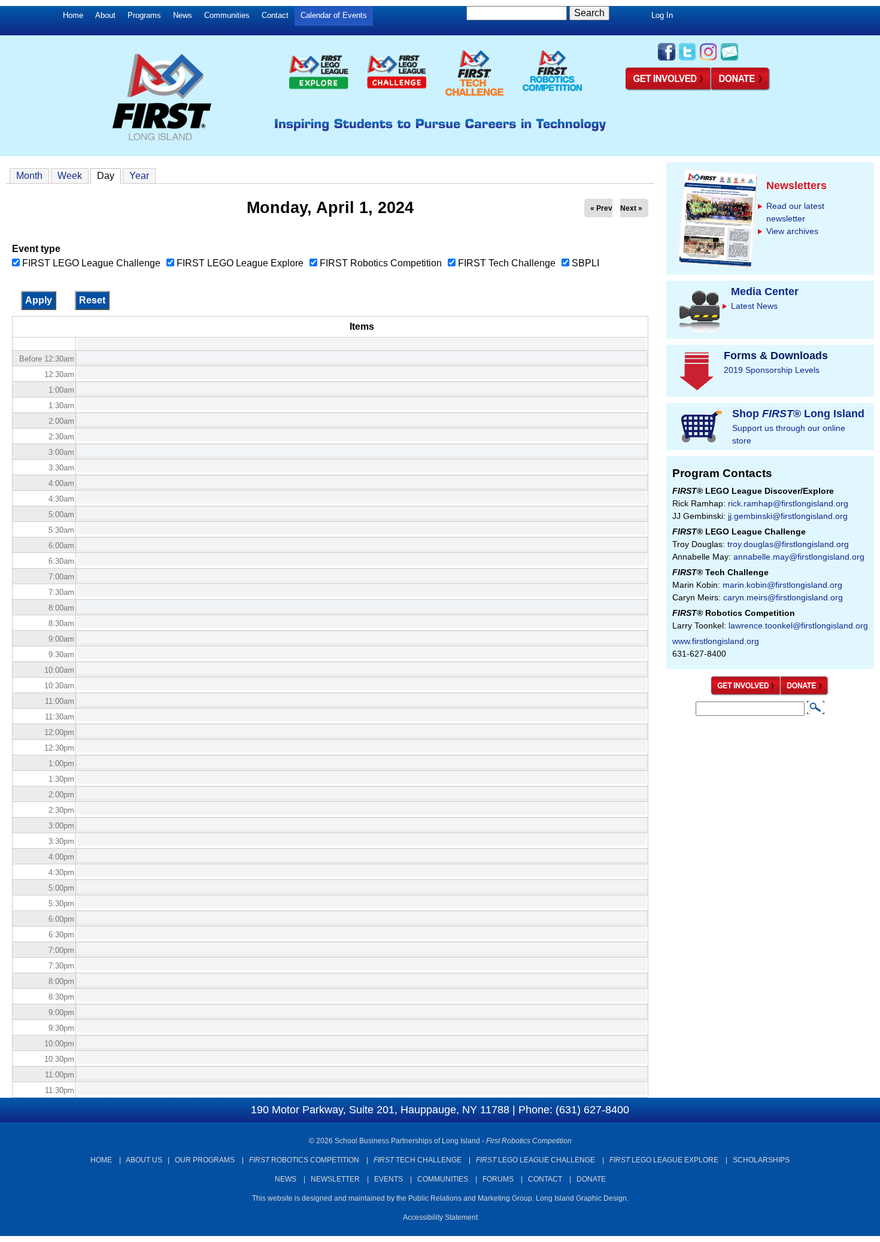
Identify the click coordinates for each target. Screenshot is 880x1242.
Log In (662, 15)
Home (73, 15)
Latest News (754, 306)
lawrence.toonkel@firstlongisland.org (798, 625)
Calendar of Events (334, 15)
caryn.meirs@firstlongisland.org (783, 597)
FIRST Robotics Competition (381, 263)
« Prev (601, 208)
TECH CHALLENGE (418, 1160)
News (182, 15)
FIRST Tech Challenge (507, 263)
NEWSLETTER (335, 1179)
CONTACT (545, 1179)
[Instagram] (708, 59)
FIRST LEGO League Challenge (91, 263)
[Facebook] (666, 59)
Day (109, 176)
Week (69, 176)
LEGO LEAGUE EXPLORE (663, 1160)
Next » (631, 208)
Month (29, 176)
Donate (591, 1179)
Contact (275, 15)
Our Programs (205, 1160)
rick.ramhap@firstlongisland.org (788, 503)
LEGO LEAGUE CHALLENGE (535, 1160)
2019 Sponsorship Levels (772, 370)
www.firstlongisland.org (715, 641)
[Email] (729, 59)
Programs (144, 15)
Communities (227, 15)
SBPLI (585, 263)
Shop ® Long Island (798, 414)
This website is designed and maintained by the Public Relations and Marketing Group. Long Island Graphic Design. (440, 1198)
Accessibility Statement (440, 1217)
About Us (144, 1160)
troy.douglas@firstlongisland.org (788, 544)
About (105, 15)
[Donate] (805, 693)
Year (139, 176)
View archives (792, 231)
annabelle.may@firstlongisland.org (798, 556)
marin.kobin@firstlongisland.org (782, 585)
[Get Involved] (668, 88)
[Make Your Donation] (741, 88)
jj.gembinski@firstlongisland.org (788, 516)
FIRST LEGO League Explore (240, 263)
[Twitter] (687, 59)
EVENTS (388, 1179)
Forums (498, 1179)
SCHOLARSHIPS (761, 1160)
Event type (36, 249)
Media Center (765, 291)
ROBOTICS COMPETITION (304, 1160)
